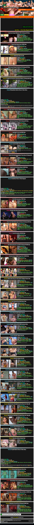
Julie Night (20, 136)
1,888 (13, 514)
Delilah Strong (26, 259)
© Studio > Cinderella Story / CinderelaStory (25, 407)
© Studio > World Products (23, 473)
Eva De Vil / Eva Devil (22, 237)
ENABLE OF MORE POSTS (17, 517)
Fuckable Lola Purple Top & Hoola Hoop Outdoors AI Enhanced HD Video (19, 78)
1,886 (9, 514)
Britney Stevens (21, 495)
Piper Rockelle (27, 316)
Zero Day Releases (25, 36)
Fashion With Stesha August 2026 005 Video (19, 392)
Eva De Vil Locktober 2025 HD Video (19, 233)
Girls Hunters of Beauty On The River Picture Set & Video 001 (19, 381)
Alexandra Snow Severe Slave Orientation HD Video (19, 210)
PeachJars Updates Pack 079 (19, 335)
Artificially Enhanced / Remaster (26, 83)
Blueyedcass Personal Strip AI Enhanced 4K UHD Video (19, 503)
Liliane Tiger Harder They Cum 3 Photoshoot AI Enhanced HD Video (19, 109)
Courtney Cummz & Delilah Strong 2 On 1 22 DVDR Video (19, 256)
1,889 (15, 514)
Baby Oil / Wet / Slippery (23, 227)
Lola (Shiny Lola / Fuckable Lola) (23, 82)
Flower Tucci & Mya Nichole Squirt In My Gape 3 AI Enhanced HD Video (19, 221)
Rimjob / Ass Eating (24, 498)
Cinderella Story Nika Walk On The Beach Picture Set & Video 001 (19, 415)
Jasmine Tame (21, 160)
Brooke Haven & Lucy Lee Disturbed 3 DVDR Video (19, 480)
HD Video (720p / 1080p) (27, 84)
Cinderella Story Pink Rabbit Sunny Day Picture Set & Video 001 (19, 404)
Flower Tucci (21, 225)
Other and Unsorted (6, 101)
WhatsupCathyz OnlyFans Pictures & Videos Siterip (18, 90)
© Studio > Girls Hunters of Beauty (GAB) (25, 373)
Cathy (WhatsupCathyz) (12, 101)
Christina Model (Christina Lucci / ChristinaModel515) (24, 473)
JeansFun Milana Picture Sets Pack (19, 143)
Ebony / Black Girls (19, 172)
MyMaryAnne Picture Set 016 (19, 55)
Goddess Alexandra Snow (22, 214)
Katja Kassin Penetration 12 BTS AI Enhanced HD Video (19, 121)
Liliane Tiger (21, 113)
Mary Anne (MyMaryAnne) (22, 59)
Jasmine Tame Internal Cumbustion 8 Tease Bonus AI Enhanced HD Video (20, 155)
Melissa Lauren (21, 71)
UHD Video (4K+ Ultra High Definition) (22, 251)
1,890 (17, 514)
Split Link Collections (11, 193)
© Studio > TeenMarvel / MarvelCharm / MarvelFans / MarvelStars (23, 363)
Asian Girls (6, 102)
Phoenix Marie (21, 48)
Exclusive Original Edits (20, 39)
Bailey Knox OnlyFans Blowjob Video (19, 438)
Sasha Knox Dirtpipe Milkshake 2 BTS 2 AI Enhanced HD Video (19, 33)
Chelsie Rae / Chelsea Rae (27, 495)
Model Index (24, 36)
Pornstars (21, 36)
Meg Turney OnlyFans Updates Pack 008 (19, 347)
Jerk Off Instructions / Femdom (26, 215)
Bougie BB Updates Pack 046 (19, 426)
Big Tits (25, 49)
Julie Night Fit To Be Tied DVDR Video (19, 132)
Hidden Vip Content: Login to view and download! (17, 267)
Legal (5, 521)
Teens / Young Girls (23, 61)
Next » (20, 514)
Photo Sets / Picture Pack (25, 60)
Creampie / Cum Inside (27, 203)
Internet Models (22, 58)
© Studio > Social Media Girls (13, 190)
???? (20, 271)
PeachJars (26, 328)
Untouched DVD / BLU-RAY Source (23, 50)
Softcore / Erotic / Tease (26, 85)
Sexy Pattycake (27, 305)
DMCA (7, 521)
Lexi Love (23, 171)
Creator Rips (6, 104)
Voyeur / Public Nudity (24, 86)
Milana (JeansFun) (21, 147)
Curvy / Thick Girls (28, 126)
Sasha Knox (21, 36)
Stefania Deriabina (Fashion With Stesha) (24, 282)
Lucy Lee (25, 484)
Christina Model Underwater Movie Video (19, 469)
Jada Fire (20, 171)
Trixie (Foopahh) (11, 461)
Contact (2, 521)
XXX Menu (17, 16)
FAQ (3, 521)
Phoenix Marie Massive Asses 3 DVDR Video (19, 44)
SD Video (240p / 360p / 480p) (25, 204)
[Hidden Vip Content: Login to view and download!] (5, 272)
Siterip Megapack (11, 101)
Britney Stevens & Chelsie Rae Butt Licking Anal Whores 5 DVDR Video (19, 492)
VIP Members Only (27, 270)
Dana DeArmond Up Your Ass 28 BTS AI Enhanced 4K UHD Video (19, 244)
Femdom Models (22, 213)
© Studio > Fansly (26, 408)
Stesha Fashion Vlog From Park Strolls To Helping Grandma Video (19, 278)
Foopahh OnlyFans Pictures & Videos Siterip (18, 449)
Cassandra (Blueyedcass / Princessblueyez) (25, 507)
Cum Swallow (29, 49)
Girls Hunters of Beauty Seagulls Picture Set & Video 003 (19, 369)
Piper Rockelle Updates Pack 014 (19, 312)
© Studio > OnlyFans (6, 101)
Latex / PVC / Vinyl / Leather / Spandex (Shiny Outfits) (24, 40)
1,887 (11, 514)
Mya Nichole (25, 225)
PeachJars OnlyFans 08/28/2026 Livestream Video (19, 324)
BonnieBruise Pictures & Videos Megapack (19, 178)
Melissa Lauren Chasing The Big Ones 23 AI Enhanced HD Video (19, 67)
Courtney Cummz (21, 259)
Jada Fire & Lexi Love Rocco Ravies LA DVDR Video (19, 167)
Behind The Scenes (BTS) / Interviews (25, 38)
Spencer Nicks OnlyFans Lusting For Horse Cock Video (19, 290)
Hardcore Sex (26, 39)
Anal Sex (23, 37)
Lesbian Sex (18, 192)
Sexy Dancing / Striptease (26, 102)
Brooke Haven (21, 484)
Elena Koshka (7, 191)
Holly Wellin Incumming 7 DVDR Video (19, 199)
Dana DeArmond (21, 248)
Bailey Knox (27, 442)
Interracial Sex (22, 40)
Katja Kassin (21, 124)
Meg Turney (27, 350)
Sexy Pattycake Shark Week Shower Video (19, 301)
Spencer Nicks (27, 293)
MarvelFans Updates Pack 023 (19, 358)
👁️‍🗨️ (13, 191)
